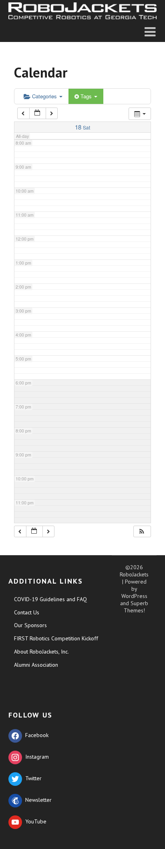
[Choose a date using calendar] (37, 113)
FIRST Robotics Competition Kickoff (56, 638)
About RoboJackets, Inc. (41, 651)
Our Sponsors (30, 625)
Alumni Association (36, 664)
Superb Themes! (136, 607)
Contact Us (26, 612)
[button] (142, 531)
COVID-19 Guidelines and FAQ (50, 599)
